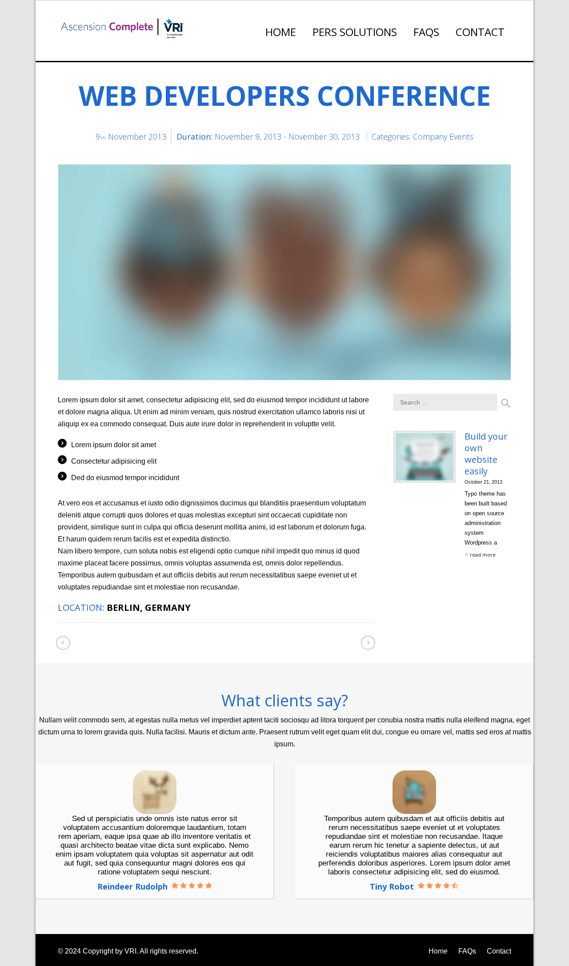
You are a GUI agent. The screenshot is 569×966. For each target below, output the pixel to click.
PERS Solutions (355, 31)
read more (483, 554)
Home (280, 31)
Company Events (443, 136)
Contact (480, 31)
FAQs (426, 31)
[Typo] (121, 28)
